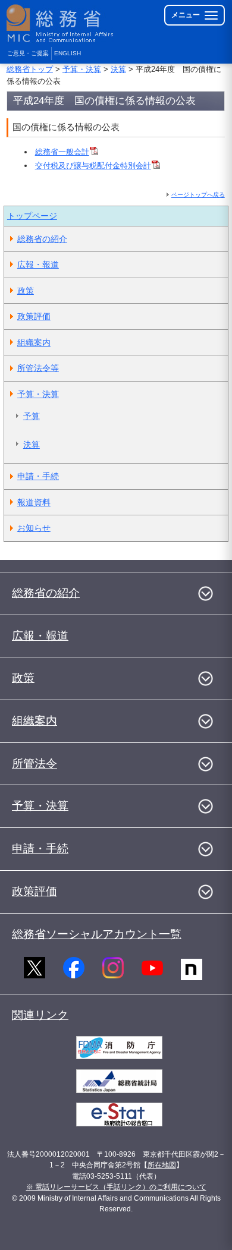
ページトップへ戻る (198, 194)
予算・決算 (81, 69)
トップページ (32, 216)
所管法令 (34, 763)
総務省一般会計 (62, 151)
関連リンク (40, 1015)
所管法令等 (38, 368)
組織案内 (34, 342)
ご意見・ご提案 (28, 53)
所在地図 (162, 1165)
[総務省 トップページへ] (60, 23)
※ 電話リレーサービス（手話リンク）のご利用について (116, 1187)
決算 (118, 69)
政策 (25, 290)
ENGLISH (67, 53)
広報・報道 (38, 264)
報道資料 (34, 502)
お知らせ (34, 528)
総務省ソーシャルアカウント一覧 (96, 934)
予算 (31, 416)
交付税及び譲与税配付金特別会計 (93, 165)
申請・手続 (38, 476)
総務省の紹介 (42, 239)
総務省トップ (30, 69)
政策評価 (34, 316)
